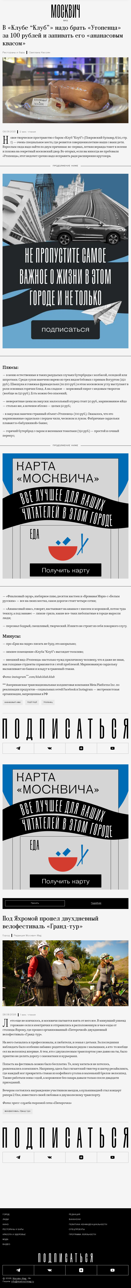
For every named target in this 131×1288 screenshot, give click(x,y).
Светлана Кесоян (39, 52)
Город (6, 935)
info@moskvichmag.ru (22, 1281)
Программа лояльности (82, 1234)
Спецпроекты (77, 1229)
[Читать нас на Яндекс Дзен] (81, 748)
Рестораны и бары (14, 52)
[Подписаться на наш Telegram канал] (18, 748)
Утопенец (48, 702)
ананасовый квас (13, 702)
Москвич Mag (20, 1278)
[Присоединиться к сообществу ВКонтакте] (50, 748)
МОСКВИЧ (65, 12)
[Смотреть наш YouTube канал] (113, 748)
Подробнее (96, 903)
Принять (35, 903)
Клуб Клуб (32, 702)
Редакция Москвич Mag (27, 935)
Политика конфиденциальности (88, 1224)
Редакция (74, 1215)
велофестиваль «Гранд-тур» (18, 1111)
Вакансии (75, 1219)
